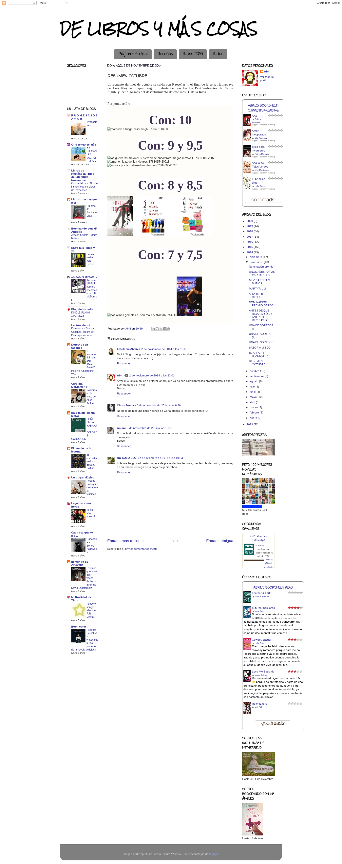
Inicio (175, 541)
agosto (254, 381)
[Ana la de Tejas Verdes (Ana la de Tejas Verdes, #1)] (248, 172)
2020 (250, 221)
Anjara (121, 428)
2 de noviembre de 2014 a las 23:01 (152, 375)
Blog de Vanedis (82, 309)
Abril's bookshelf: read (273, 587)
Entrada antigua (219, 541)
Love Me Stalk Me (263, 671)
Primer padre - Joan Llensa (90, 259)
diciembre (256, 256)
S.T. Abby (259, 707)
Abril (120, 375)
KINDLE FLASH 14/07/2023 (80, 314)
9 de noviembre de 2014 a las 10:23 (160, 457)
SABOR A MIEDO (260, 347)
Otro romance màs (83, 144)
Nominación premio (261, 266)
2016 (250, 241)
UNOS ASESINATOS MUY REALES (262, 273)
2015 (250, 247)
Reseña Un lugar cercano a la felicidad (92, 487)
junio (253, 391)
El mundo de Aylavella (79, 563)
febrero (255, 412)
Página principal (133, 54)
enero (254, 417)
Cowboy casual (261, 639)
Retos (218, 54)
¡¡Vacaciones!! (91, 123)
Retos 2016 (193, 54)
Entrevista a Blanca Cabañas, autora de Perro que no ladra (82, 331)
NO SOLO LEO (126, 457)
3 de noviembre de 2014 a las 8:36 (159, 405)
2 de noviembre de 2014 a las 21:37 (164, 349)
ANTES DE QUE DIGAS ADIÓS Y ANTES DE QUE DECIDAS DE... (260, 315)
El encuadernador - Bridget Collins (91, 461)
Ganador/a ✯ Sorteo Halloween (91, 545)
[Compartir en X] (161, 329)
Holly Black (260, 186)
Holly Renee (260, 643)
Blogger (214, 854)
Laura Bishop (261, 675)
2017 (250, 236)
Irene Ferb (259, 611)
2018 (250, 231)
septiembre (257, 376)
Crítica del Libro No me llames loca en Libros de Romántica (84, 186)
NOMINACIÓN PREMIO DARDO (261, 304)
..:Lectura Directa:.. (84, 276)
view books (268, 567)
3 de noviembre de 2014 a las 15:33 (149, 428)
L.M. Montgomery (263, 170)
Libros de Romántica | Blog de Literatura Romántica (82, 175)
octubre (255, 371)
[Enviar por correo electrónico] (153, 329)
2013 (250, 424)
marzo (254, 407)
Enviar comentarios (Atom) (142, 548)
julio (253, 386)
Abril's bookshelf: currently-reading (263, 108)
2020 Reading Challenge (258, 538)
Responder (124, 363)
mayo (253, 396)
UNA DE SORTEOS (261, 342)
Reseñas (165, 54)
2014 (250, 252)
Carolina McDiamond (79, 385)
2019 (250, 226)
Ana (254, 115)
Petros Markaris (262, 154)
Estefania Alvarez (128, 349)
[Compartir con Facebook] (165, 329)
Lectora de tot (80, 325)
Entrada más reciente (125, 541)
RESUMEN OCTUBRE (257, 363)
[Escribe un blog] (157, 329)
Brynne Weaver (262, 596)
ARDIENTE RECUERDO (258, 295)
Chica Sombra (126, 405)
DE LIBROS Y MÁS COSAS (158, 28)
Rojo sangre (259, 703)
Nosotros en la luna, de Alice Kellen (91, 397)
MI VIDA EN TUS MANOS (259, 282)
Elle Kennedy (261, 138)
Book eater (78, 626)
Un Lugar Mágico (82, 477)
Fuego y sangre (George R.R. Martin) (91, 610)
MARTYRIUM (257, 288)
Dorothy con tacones (79, 346)
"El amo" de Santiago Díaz (91, 210)
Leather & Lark (261, 593)
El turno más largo (263, 607)
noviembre (257, 262)
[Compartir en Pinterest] (168, 329)
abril (253, 402)
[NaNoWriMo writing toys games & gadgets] (258, 506)
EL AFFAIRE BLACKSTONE (259, 354)
